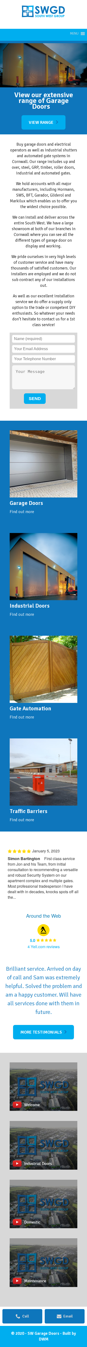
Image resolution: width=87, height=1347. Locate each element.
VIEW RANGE (41, 122)
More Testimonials (41, 1032)
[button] (74, 33)
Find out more (22, 511)
